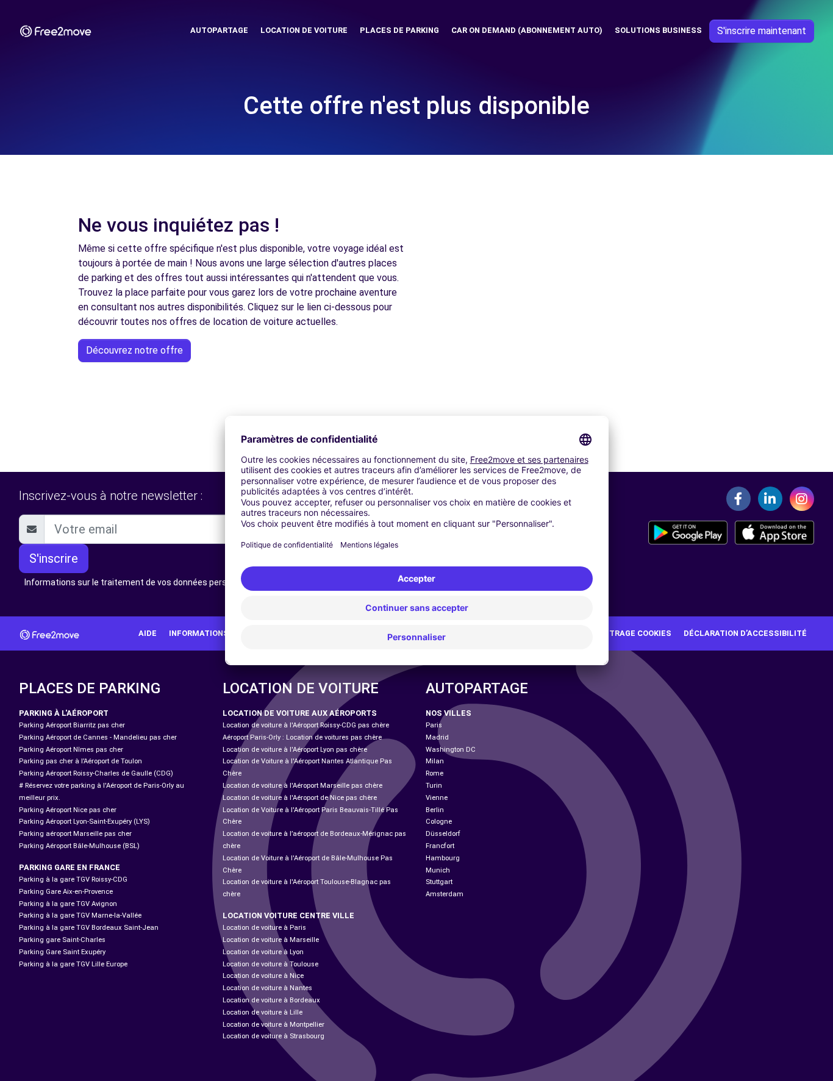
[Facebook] (738, 499)
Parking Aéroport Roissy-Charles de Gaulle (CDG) (96, 773)
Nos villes (448, 713)
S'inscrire (53, 558)
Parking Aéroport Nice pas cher (67, 810)
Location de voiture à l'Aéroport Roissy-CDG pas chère (306, 725)
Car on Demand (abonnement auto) (526, 30)
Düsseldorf (443, 834)
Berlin (435, 810)
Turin (434, 786)
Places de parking (399, 30)
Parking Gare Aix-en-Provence (66, 892)
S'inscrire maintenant (761, 31)
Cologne (439, 822)
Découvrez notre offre (134, 350)
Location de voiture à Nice (263, 976)
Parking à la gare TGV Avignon (68, 904)
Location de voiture (304, 30)
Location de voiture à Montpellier (273, 1025)
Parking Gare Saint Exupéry (62, 952)
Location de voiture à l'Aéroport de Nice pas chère (300, 798)
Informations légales (217, 633)
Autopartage (219, 30)
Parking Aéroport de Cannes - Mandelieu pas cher (98, 737)
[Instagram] (802, 499)
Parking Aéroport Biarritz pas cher (72, 725)
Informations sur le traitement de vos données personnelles (142, 582)
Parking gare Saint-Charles (62, 940)
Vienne (437, 798)
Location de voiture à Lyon (263, 952)
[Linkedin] (770, 499)
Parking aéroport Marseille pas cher (75, 834)
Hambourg (443, 858)
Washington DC (451, 750)
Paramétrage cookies (623, 633)
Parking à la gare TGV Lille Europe (73, 964)
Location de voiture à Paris (264, 928)
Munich (438, 870)
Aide (147, 633)
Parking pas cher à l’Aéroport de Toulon (80, 761)
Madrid (437, 737)
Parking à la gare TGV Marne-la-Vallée (80, 915)
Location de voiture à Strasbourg (273, 1036)
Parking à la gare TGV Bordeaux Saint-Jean (89, 928)
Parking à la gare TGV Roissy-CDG (73, 879)
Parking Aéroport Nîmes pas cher (71, 750)
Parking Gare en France (69, 867)
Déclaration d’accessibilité (745, 633)
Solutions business (658, 30)
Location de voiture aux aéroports (300, 713)
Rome (434, 773)
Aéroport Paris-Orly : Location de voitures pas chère (302, 737)
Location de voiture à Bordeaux (271, 1000)
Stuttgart (439, 882)
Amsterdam (444, 894)
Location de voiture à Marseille (271, 940)
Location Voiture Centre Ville (288, 915)
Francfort (440, 846)
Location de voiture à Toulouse (270, 964)
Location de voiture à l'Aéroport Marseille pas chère (302, 786)
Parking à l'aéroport (64, 713)
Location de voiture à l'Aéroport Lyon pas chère (295, 750)
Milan (435, 761)
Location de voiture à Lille (262, 1012)
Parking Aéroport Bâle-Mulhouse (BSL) (79, 846)
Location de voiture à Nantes (267, 988)
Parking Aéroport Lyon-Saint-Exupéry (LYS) (84, 822)
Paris (434, 725)
